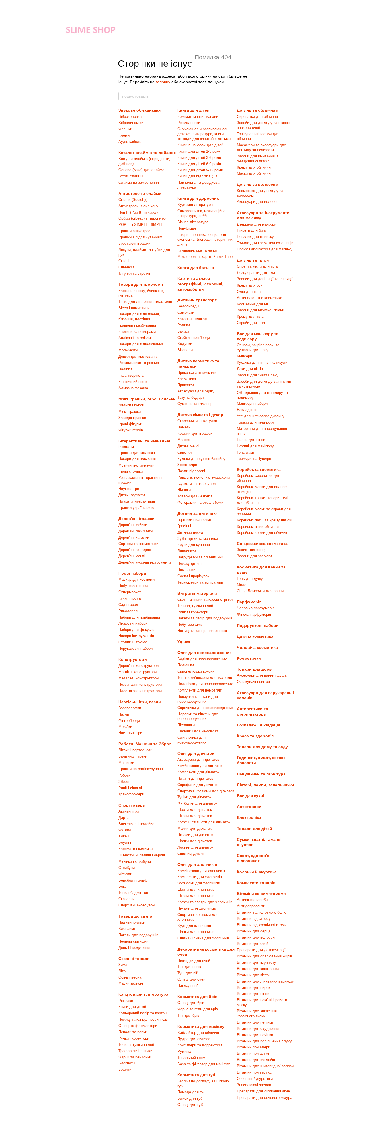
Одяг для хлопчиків (197, 864)
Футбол (124, 830)
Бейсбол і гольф (132, 880)
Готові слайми (130, 176)
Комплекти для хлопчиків (199, 877)
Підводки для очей (193, 961)
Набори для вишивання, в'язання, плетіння (139, 316)
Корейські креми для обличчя (262, 532)
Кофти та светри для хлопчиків (204, 902)
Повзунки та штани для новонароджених (197, 699)
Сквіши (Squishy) (132, 199)
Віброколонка (130, 116)
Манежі (183, 440)
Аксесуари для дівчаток (198, 759)
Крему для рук (249, 285)
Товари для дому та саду (262, 746)
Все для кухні (250, 795)
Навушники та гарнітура (261, 774)
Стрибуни (126, 868)
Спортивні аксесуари (136, 905)
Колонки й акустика (257, 872)
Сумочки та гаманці (194, 404)
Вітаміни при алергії (254, 1047)
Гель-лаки (245, 452)
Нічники (184, 490)
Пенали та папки (132, 1032)
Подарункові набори (258, 625)
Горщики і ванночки (194, 519)
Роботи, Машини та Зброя (144, 744)
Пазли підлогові (191, 471)
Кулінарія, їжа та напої (197, 250)
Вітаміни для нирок (253, 987)
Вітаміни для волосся (256, 937)
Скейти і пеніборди (193, 337)
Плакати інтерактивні (136, 501)
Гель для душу (250, 578)
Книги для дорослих (198, 198)
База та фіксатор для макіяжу (203, 1064)
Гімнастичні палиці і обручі (141, 855)
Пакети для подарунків (138, 935)
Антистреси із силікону (138, 206)
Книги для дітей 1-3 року (198, 151)
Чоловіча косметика (257, 647)
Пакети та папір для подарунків (204, 618)
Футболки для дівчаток (197, 803)
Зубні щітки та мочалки (197, 538)
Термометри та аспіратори (200, 582)
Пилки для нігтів (251, 440)
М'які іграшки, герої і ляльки (147, 399)
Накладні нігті (249, 410)
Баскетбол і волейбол (137, 824)
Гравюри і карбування (137, 325)
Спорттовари (131, 805)
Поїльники (186, 570)
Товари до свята (135, 916)
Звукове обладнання (139, 110)
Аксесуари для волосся (257, 201)
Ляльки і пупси (131, 405)
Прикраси (185, 385)
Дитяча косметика (255, 636)
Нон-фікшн (186, 228)
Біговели (185, 350)
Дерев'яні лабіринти (135, 531)
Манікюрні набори (252, 403)
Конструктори (132, 659)
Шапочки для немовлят (197, 731)
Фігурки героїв (130, 430)
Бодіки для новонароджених (202, 659)
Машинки (126, 762)
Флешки (125, 129)
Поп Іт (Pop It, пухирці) (138, 212)
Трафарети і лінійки (135, 1051)
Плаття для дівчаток (195, 778)
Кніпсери (244, 356)
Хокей (123, 836)
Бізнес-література (192, 222)
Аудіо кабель (129, 141)
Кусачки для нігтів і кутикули (262, 362)
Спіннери (126, 267)
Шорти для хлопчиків (195, 889)
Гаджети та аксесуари (196, 483)
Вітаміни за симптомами (261, 893)
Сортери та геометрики (138, 544)
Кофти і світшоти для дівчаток (203, 822)
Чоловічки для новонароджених (205, 684)
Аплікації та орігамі (135, 338)
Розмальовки (188, 122)
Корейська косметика (259, 469)
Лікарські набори (132, 623)
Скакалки (126, 899)
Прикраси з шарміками (196, 372)
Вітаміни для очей (252, 943)
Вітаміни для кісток (253, 975)
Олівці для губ (190, 1105)
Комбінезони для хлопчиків (201, 871)
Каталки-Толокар (192, 319)
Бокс (122, 886)
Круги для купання (193, 544)
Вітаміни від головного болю (261, 912)
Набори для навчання (137, 459)
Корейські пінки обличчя (258, 526)
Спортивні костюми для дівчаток (205, 791)
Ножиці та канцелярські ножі (143, 1019)
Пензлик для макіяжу (255, 236)
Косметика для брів (197, 996)
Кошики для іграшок (194, 433)
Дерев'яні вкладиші (135, 550)
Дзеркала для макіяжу (256, 224)
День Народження (134, 947)
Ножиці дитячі (189, 563)
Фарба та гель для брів (197, 1009)
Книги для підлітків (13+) (198, 176)
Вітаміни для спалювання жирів (264, 956)
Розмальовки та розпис (138, 363)
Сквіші (123, 261)
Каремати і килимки (135, 849)
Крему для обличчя (254, 167)
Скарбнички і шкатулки (197, 421)
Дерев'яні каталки (133, 537)
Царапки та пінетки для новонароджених (197, 716)
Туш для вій (187, 973)
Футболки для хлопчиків (198, 883)
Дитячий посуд (190, 532)
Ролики (183, 325)
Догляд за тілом (253, 260)
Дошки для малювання (138, 356)
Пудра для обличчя (194, 1039)
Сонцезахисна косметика (262, 543)
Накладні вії (187, 985)
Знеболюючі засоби (254, 1085)
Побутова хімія (190, 624)
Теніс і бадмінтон (133, 892)
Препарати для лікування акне (263, 1091)
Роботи (124, 775)
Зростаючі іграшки (134, 243)
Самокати (185, 312)
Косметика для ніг (252, 304)
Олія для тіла (249, 291)
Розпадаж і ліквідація (258, 725)
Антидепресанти (251, 906)
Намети (183, 427)
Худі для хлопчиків (194, 926)
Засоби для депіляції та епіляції (265, 279)
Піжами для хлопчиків (196, 908)
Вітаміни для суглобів (256, 1060)
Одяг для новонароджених (204, 652)
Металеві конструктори (138, 678)
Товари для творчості (140, 284)
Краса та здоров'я (255, 736)
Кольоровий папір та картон (142, 1013)
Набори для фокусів (136, 629)
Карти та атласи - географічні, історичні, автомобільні (200, 283)
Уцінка (183, 641)
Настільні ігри (130, 733)
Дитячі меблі (188, 446)
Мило (241, 585)
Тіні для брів (188, 1015)
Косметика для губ (196, 1074)
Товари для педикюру (256, 422)
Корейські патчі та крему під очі (264, 520)
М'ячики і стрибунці (135, 861)
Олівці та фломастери (137, 1026)
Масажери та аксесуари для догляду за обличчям (261, 147)
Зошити (124, 1069)
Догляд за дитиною (197, 513)
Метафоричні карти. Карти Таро (205, 256)
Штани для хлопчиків (195, 896)
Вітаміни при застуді (254, 1072)
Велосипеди (188, 306)
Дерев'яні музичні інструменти (144, 562)
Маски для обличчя (254, 173)
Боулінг (125, 842)
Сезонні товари (134, 958)
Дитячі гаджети (131, 495)
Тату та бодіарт (190, 397)
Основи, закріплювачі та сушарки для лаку (258, 347)
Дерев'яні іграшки (136, 518)
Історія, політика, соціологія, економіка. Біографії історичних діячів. (205, 239)
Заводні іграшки (132, 418)
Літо (122, 971)
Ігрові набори (132, 573)
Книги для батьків (195, 267)
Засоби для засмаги (254, 556)
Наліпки (125, 369)
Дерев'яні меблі (131, 556)
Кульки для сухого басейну (201, 459)
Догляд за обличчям (257, 110)
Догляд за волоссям (257, 184)
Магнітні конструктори (137, 672)
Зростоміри (187, 465)
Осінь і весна (129, 977)
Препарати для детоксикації (261, 950)
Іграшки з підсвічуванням (140, 237)
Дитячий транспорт (197, 300)
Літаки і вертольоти (135, 750)
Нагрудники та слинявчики (200, 557)
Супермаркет (129, 592)
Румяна (184, 1051)
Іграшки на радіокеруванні (141, 769)
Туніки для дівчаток (194, 797)
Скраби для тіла (251, 323)
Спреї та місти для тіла (257, 266)
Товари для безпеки (194, 496)
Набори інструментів (136, 636)
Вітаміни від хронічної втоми (261, 925)
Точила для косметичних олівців (265, 243)
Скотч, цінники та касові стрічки (205, 599)
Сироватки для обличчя (257, 116)
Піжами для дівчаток (195, 835)
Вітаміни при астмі (253, 1053)
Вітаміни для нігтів (253, 993)
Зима (122, 965)
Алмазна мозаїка (133, 388)
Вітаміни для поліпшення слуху (264, 1041)
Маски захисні (130, 983)
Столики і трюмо (132, 642)
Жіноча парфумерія (254, 614)
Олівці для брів (190, 1003)
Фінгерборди (129, 720)
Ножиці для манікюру (255, 446)
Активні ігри (128, 811)
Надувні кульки (131, 922)
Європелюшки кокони (195, 671)
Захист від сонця (251, 550)
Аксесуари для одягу (195, 391)
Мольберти (128, 350)
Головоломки (129, 708)
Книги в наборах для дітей (200, 145)
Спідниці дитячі (190, 853)
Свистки (184, 452)
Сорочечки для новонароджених (205, 708)
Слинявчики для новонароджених (191, 739)
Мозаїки (125, 726)
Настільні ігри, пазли (139, 702)
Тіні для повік (189, 967)
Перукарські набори (135, 648)
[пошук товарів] (245, 96)
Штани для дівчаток (194, 816)
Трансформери (131, 794)
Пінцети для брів (251, 230)
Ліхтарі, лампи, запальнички (265, 785)
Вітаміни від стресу (254, 918)
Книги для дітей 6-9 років (199, 164)
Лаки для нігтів (250, 369)
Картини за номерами (137, 331)
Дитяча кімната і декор (200, 414)
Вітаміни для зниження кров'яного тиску (257, 1013)
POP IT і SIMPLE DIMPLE (140, 224)
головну (163, 82)
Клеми (124, 135)
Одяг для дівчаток (195, 753)
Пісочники (186, 725)
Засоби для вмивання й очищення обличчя (257, 158)
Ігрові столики (130, 471)
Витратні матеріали (197, 593)
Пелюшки (185, 665)
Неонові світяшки (133, 941)
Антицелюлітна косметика (259, 298)
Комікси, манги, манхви (197, 116)
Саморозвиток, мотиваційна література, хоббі (201, 213)
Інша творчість (131, 375)
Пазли (123, 714)
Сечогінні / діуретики (255, 1078)
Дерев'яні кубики (132, 525)
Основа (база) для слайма (141, 170)
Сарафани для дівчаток (197, 785)
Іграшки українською (136, 507)
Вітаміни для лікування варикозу (265, 981)
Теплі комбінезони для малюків (204, 677)
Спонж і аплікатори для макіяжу (264, 249)
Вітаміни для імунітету (256, 962)
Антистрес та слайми (139, 193)
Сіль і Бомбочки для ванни (260, 591)
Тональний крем (191, 1058)
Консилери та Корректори (199, 1045)
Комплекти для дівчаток (198, 772)
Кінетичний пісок (132, 382)
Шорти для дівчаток (194, 809)
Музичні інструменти (136, 465)
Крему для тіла (250, 316)
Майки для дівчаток (194, 828)
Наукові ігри (128, 489)
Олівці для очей (191, 979)
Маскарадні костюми (136, 579)
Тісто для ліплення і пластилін (145, 301)
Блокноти (126, 1063)
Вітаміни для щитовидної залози (265, 1066)
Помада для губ (191, 1092)
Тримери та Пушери (254, 458)
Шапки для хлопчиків (195, 932)
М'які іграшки (129, 411)
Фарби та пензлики (134, 1057)
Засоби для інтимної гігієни (260, 310)
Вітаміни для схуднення (258, 1028)
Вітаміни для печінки (255, 1022)
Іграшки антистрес (134, 231)
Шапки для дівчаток (194, 841)
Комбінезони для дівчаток (199, 766)
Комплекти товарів (256, 882)
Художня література (195, 204)
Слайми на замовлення (138, 182)
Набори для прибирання (139, 617)
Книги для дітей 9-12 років (200, 170)
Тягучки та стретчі (134, 273)
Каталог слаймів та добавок (147, 152)
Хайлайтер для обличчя (198, 1032)
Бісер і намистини (133, 308)
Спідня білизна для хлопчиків (203, 938)
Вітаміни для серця (253, 931)
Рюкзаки (125, 1001)
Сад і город (128, 604)
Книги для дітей (132, 1007)
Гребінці (184, 526)
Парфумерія (249, 602)
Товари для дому (254, 669)
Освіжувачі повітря (253, 681)
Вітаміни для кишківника (258, 969)
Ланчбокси (186, 551)
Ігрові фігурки (130, 424)
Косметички (249, 658)
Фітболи (125, 874)
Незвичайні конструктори (140, 684)
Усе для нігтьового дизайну (260, 416)
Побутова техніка (133, 586)
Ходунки (184, 343)
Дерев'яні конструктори (138, 665)
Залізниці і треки (132, 756)
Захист (183, 331)
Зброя (123, 781)
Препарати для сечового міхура (264, 1097)
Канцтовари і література (143, 994)
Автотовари (249, 806)
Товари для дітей (254, 828)
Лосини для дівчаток (195, 847)
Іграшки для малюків (136, 453)
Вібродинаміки (130, 122)
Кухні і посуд (129, 598)
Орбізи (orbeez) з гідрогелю (142, 218)
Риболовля (128, 611)
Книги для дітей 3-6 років (199, 157)
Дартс (123, 817)
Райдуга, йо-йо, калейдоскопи (203, 477)
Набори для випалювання (140, 344)
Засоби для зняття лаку (257, 375)
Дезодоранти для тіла (256, 272)
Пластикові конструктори (140, 691)
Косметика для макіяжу (201, 1026)
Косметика (186, 379)
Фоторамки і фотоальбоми (200, 502)
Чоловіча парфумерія (255, 608)
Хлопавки (126, 928)
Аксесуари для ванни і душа (261, 675)
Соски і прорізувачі (193, 576)
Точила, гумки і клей (136, 1044)
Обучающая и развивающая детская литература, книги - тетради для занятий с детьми (204, 134)
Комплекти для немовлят (199, 690)
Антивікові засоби (252, 900)
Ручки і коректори (133, 1038)
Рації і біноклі (130, 788)
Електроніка (249, 817)
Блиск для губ (189, 1098)
